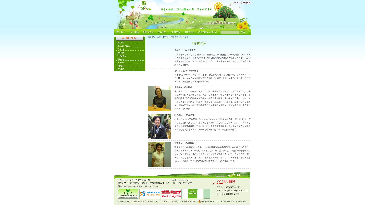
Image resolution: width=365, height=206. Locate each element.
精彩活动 (189, 32)
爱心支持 (162, 32)
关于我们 (121, 32)
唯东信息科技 (241, 202)
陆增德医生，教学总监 (184, 115)
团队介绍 (121, 59)
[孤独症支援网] (142, 191)
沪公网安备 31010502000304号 (213, 202)
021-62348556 (184, 180)
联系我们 (121, 69)
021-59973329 (185, 183)
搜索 (243, 32)
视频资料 (121, 66)
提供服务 (121, 49)
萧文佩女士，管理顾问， (185, 143)
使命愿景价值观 (124, 46)
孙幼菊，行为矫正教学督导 (186, 70)
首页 (159, 37)
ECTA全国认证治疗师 (207, 32)
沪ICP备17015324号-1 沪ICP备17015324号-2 (178, 202)
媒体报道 (175, 32)
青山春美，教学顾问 (183, 87)
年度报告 (121, 63)
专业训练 (134, 32)
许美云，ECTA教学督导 (185, 50)
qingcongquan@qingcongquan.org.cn (141, 186)
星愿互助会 (148, 32)
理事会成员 (122, 56)
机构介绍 (121, 43)
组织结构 (121, 53)
